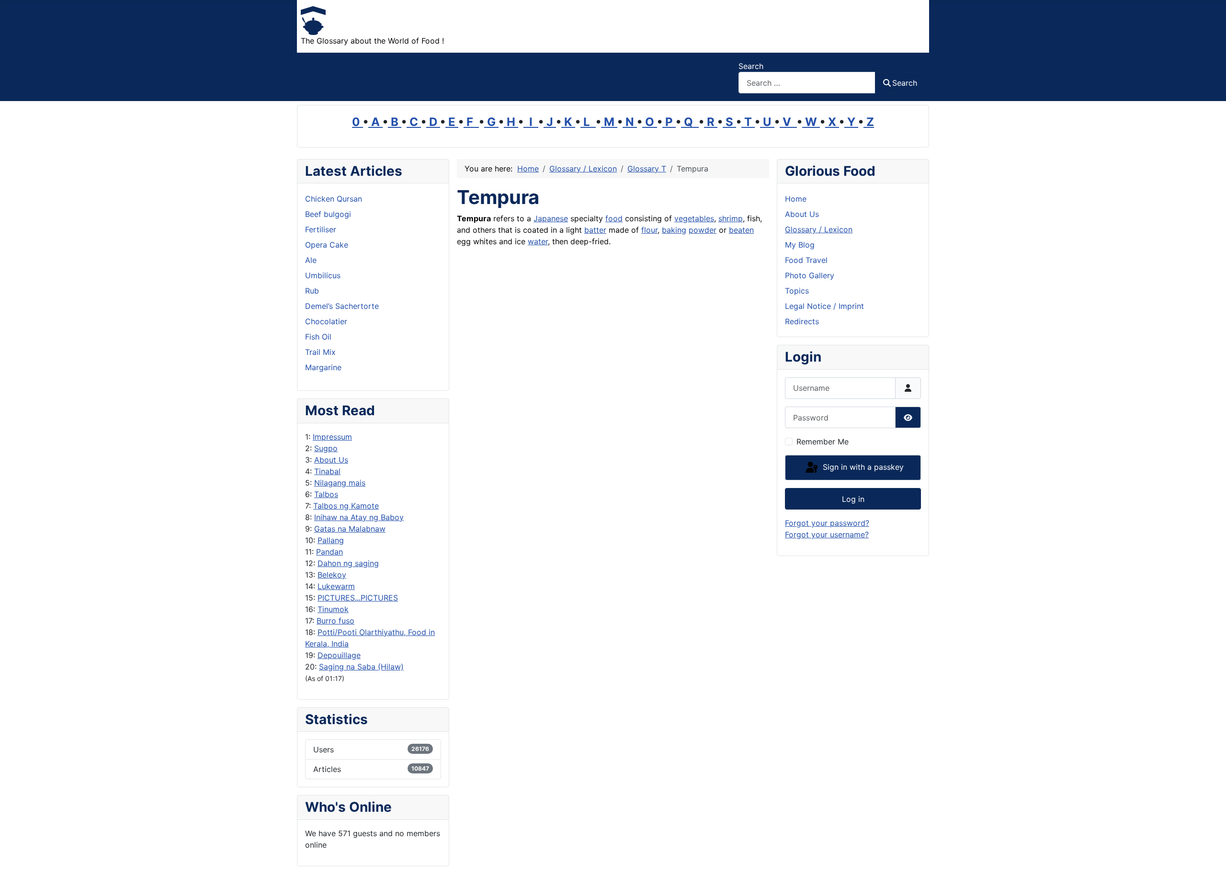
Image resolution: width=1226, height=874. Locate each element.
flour (649, 230)
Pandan (329, 551)
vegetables (694, 218)
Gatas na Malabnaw (350, 528)
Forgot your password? (827, 523)
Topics (797, 290)
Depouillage (339, 655)
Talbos (326, 494)
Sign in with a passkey (862, 467)
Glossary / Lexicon (818, 229)
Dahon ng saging (348, 563)
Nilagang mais (339, 483)
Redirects (802, 321)
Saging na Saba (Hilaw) (361, 666)
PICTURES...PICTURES (358, 597)
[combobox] (806, 82)
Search (750, 66)
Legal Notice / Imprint (824, 306)
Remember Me (822, 441)
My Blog (800, 245)
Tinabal (327, 471)
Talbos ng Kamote (346, 506)
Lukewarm (336, 586)
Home (795, 199)
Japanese (551, 218)
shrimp (730, 218)
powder (702, 230)
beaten (741, 230)
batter (595, 230)
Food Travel (806, 260)
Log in (853, 499)
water (538, 241)
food (614, 218)
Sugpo (326, 448)
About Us (331, 460)
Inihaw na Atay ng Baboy (359, 517)
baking (674, 230)
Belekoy (332, 574)
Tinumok (333, 609)
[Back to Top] (1209, 856)
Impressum (332, 437)
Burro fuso (335, 620)
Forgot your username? (827, 534)
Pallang (331, 540)
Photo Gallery (809, 275)
